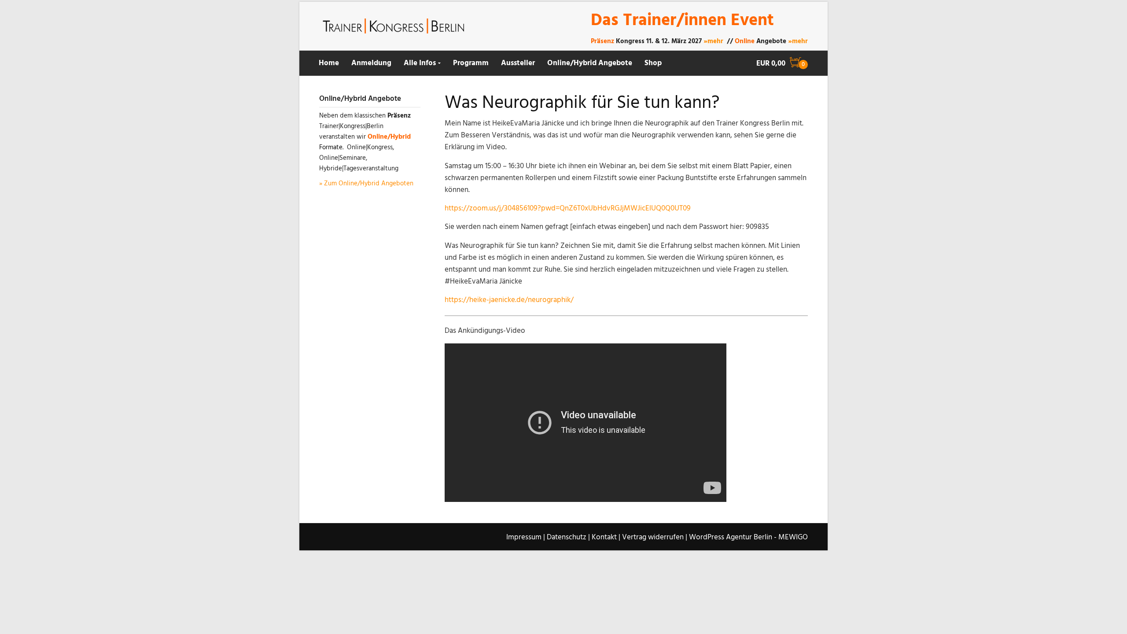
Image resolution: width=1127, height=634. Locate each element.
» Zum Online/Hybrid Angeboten (366, 183)
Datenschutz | (568, 537)
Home (329, 63)
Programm (471, 63)
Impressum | (525, 537)
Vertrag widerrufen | (654, 537)
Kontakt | (606, 537)
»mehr (713, 41)
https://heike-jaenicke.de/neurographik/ (509, 300)
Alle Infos (420, 63)
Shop (653, 63)
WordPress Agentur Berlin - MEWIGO (748, 537)
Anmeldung (371, 63)
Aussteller (518, 63)
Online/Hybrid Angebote (589, 63)
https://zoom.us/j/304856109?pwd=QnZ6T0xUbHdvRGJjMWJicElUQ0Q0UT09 (568, 208)
